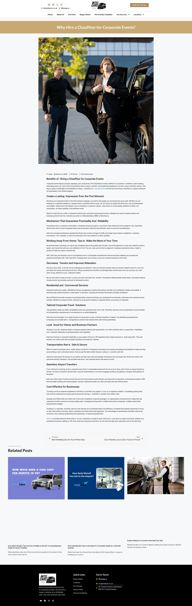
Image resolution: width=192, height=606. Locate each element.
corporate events (99, 189)
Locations (137, 14)
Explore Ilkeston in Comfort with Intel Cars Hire (145, 541)
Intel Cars (49, 419)
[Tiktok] (61, 4)
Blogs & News (85, 14)
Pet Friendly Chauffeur (104, 14)
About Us (60, 14)
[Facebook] (53, 4)
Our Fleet (72, 14)
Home (50, 14)
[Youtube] (49, 4)
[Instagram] (57, 4)
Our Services (122, 14)
